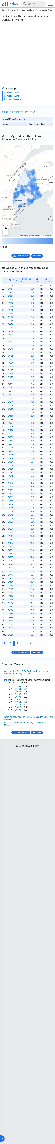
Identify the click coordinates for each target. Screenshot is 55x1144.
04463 (10, 621)
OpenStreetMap (31, 236)
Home (4, 10)
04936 (10, 296)
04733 (10, 476)
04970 (10, 448)
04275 (10, 480)
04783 (10, 430)
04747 (10, 388)
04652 (10, 607)
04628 (10, 405)
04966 (10, 458)
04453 (10, 554)
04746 (10, 543)
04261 (10, 328)
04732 (10, 434)
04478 (10, 324)
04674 (10, 511)
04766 (10, 504)
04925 (10, 292)
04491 (10, 391)
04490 (10, 317)
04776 (10, 529)
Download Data (22, 256)
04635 (10, 374)
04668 (10, 455)
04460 (10, 600)
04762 (10, 592)
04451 (10, 412)
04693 (10, 568)
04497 (10, 335)
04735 (10, 352)
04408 (10, 299)
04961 (10, 342)
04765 (10, 321)
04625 (10, 367)
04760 (10, 518)
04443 (10, 575)
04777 (10, 423)
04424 (10, 494)
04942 (10, 515)
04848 (10, 508)
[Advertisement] (27, 56)
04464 (10, 536)
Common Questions (12, 99)
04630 (10, 582)
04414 (10, 465)
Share (38, 256)
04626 (10, 462)
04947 (10, 564)
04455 (10, 525)
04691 (10, 532)
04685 (10, 416)
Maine (13, 10)
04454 (10, 289)
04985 (10, 303)
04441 (10, 338)
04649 (10, 614)
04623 (10, 522)
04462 (10, 441)
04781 (10, 550)
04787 (10, 557)
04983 (10, 540)
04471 (10, 444)
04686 (10, 331)
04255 (10, 635)
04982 (10, 472)
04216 (10, 402)
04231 (10, 490)
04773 (10, 628)
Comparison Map (11, 93)
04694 (10, 610)
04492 (10, 356)
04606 (10, 596)
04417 (10, 395)
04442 (10, 345)
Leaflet (22, 236)
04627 (10, 631)
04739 (10, 384)
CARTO (41, 236)
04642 (10, 483)
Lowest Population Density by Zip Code (36, 10)
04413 (10, 310)
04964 (10, 306)
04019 (10, 497)
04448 (10, 585)
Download (47, 143)
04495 (10, 487)
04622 (10, 359)
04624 (10, 547)
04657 (10, 377)
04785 (10, 624)
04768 (10, 409)
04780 (10, 419)
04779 (10, 363)
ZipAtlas (49, 236)
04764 (10, 285)
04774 (10, 381)
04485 (10, 398)
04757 (10, 561)
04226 (10, 617)
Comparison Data (11, 96)
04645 (10, 314)
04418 (10, 603)
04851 (10, 571)
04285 (10, 451)
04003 (10, 437)
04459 (10, 501)
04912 (10, 578)
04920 (10, 469)
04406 (10, 427)
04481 (10, 589)
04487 (10, 370)
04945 (10, 349)
